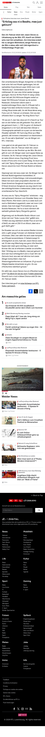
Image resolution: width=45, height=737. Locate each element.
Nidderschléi (6, 648)
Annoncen (26, 554)
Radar (4, 646)
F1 (2, 589)
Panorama (5, 540)
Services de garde (29, 664)
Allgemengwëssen (29, 619)
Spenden (5, 572)
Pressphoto (5, 637)
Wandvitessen (6, 653)
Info (25, 660)
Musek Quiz (27, 621)
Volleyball (5, 601)
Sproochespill (27, 628)
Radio (39, 7)
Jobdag (25, 646)
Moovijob (26, 648)
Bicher (34, 12)
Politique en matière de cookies (13, 689)
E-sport (25, 589)
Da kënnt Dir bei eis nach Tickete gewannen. (25, 274)
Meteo (5, 642)
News (15, 12)
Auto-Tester (27, 544)
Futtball (4, 592)
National (5, 535)
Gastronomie (6, 565)
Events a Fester (7, 621)
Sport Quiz (26, 635)
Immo (5, 660)
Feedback (6, 679)
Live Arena (5, 587)
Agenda (41, 12)
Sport (4, 581)
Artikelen (5, 666)
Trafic (25, 538)
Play (17, 7)
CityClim (5, 655)
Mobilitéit (28, 532)
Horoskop (5, 576)
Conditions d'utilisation (10, 683)
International (6, 538)
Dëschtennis (6, 599)
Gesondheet (6, 567)
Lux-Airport (27, 547)
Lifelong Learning (28, 650)
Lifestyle (5, 626)
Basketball (5, 594)
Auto (3, 628)
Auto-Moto (5, 606)
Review (25, 587)
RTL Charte (6, 696)
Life (4, 559)
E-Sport (4, 608)
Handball (5, 596)
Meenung (5, 544)
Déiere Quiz (27, 633)
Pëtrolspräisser (28, 540)
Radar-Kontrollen (28, 549)
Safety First (6, 549)
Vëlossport (5, 603)
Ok (39, 510)
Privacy (5, 686)
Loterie (25, 666)
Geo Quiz (26, 623)
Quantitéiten (6, 650)
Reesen (4, 569)
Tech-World (6, 542)
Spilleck (27, 615)
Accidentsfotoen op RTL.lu (11, 699)
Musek (27, 12)
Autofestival (27, 542)
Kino (21, 12)
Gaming (27, 581)
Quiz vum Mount (28, 630)
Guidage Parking (28, 551)
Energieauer (27, 668)
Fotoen (5, 615)
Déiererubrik (6, 574)
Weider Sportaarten (8, 610)
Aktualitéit (5, 619)
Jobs (25, 642)
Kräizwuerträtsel (28, 626)
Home (6, 7)
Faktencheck (6, 547)
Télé (28, 7)
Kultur (9, 12)
